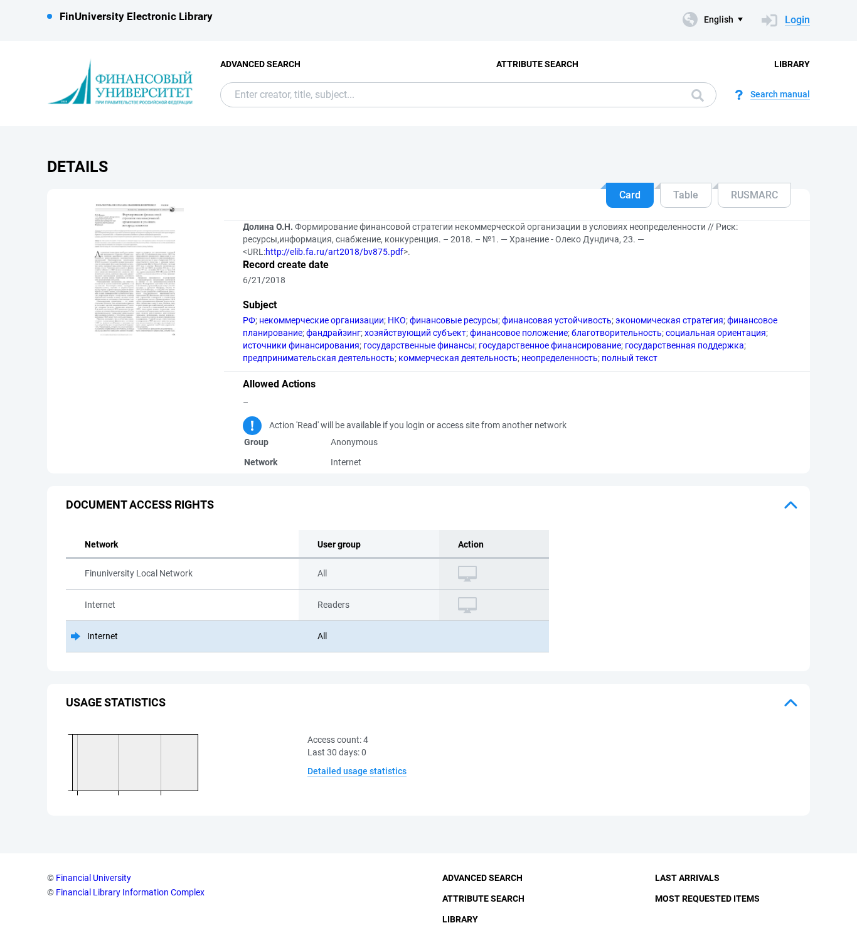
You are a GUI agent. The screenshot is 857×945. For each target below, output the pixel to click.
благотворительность (617, 333)
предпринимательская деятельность (319, 358)
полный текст (629, 358)
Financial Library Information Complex (130, 892)
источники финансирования (301, 345)
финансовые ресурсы (454, 320)
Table (685, 195)
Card (630, 195)
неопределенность (559, 358)
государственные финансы (419, 345)
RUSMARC (754, 195)
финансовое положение (519, 333)
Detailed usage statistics (357, 771)
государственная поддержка (684, 345)
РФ (249, 320)
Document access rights (140, 504)
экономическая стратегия (669, 320)
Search (694, 94)
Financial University (93, 878)
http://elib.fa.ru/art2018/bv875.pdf (334, 252)
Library (792, 64)
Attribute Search (537, 64)
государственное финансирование (550, 345)
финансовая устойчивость (557, 320)
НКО (397, 320)
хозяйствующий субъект (415, 333)
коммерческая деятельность (458, 358)
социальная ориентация (716, 333)
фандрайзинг (333, 333)
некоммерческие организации (321, 320)
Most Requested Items (707, 899)
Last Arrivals (687, 878)
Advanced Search (260, 64)
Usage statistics (116, 702)
